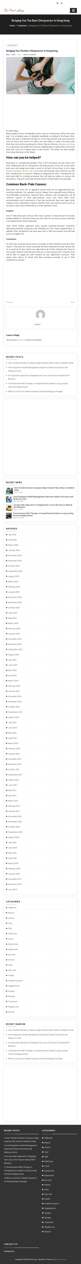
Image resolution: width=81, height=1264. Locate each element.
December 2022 (15, 696)
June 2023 (12, 665)
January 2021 (14, 811)
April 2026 (12, 540)
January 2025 (14, 592)
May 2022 (12, 733)
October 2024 (14, 608)
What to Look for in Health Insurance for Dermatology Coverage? (35, 391)
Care (10, 923)
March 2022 (13, 743)
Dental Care (13, 944)
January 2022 (14, 754)
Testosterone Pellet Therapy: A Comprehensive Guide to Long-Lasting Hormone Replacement (38, 385)
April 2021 (12, 795)
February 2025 (14, 587)
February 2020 (14, 868)
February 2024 (14, 628)
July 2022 (12, 722)
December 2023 (15, 639)
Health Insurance (15, 981)
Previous (10, 302)
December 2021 (15, 759)
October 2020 (14, 827)
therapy (11, 996)
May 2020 (12, 853)
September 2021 (15, 775)
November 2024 (15, 602)
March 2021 (13, 801)
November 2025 (15, 561)
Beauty (11, 913)
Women (11, 1012)
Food (10, 965)
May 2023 (12, 670)
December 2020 (15, 816)
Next (73, 302)
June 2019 (12, 889)
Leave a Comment (29, 54)
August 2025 (13, 576)
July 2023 (12, 660)
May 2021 (12, 790)
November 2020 (15, 822)
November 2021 (15, 764)
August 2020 (13, 837)
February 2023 (14, 686)
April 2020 (12, 858)
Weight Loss (13, 1007)
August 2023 (13, 655)
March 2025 (13, 581)
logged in (21, 340)
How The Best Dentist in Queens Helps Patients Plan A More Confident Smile (40, 363)
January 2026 (14, 550)
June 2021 (12, 785)
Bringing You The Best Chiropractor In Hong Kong (32, 51)
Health (11, 975)
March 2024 (13, 623)
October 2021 (14, 769)
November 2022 (15, 701)
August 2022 (13, 717)
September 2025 (15, 571)
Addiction (12, 907)
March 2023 (13, 681)
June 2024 (12, 613)
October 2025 (14, 566)
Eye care (12, 954)
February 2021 (14, 806)
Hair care (12, 970)
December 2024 (15, 597)
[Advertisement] (43, 111)
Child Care (12, 934)
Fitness (11, 960)
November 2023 (15, 644)
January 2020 (14, 874)
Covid (10, 939)
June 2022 (12, 728)
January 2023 (14, 691)
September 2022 (15, 712)
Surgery (11, 991)
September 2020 (15, 832)
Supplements (14, 986)
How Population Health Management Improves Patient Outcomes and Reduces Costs (38, 369)
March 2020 (13, 863)
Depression (13, 949)
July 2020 (12, 842)
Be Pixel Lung (14, 10)
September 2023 (15, 649)
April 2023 (12, 675)
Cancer (11, 918)
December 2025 (15, 555)
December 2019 (15, 879)
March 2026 (13, 545)
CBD (10, 928)
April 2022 (12, 738)
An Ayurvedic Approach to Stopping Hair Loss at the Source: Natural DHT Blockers (39, 377)
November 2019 (15, 884)
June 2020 (12, 848)
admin (19, 54)
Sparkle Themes (60, 1259)
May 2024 (12, 618)
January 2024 (14, 634)
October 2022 (14, 707)
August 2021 (13, 780)
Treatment (12, 45)
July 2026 (12, 534)
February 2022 (14, 748)
